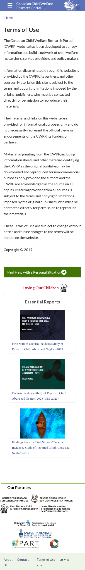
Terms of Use (46, 559)
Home (9, 17)
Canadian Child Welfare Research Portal (34, 6)
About (8, 559)
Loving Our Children (41, 287)
